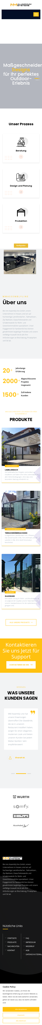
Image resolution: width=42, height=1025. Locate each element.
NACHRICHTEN (13, 946)
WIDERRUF (30, 946)
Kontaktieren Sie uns (19, 665)
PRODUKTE (11, 942)
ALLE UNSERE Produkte (20, 622)
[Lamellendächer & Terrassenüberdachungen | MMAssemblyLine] (21, 4)
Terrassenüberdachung (16, 533)
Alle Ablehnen (21, 1021)
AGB (27, 950)
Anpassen (21, 1015)
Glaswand (10, 596)
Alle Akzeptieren (21, 1009)
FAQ (27, 938)
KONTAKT (11, 950)
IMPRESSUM (31, 942)
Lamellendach (11, 470)
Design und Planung (21, 185)
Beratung (21, 150)
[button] (37, 78)
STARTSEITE (12, 938)
